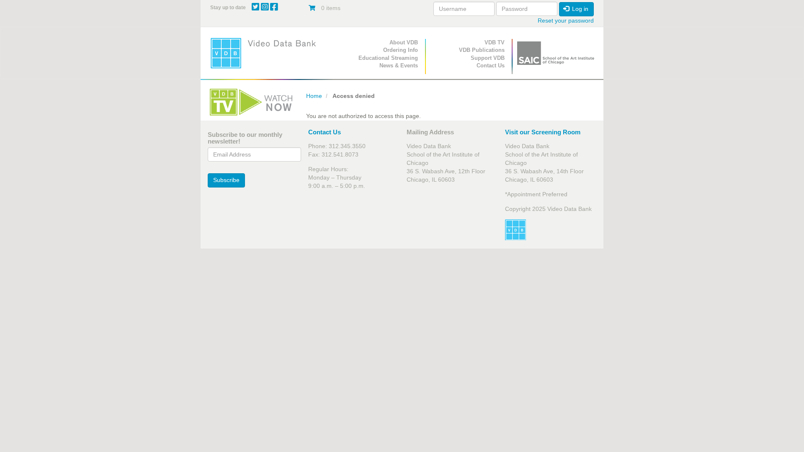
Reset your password (566, 20)
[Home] (266, 53)
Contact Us (491, 65)
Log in (579, 8)
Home (314, 95)
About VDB (403, 42)
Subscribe (226, 180)
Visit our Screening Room (542, 132)
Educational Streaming (388, 58)
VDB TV (494, 42)
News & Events (398, 65)
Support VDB (488, 58)
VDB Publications (482, 50)
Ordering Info (400, 50)
